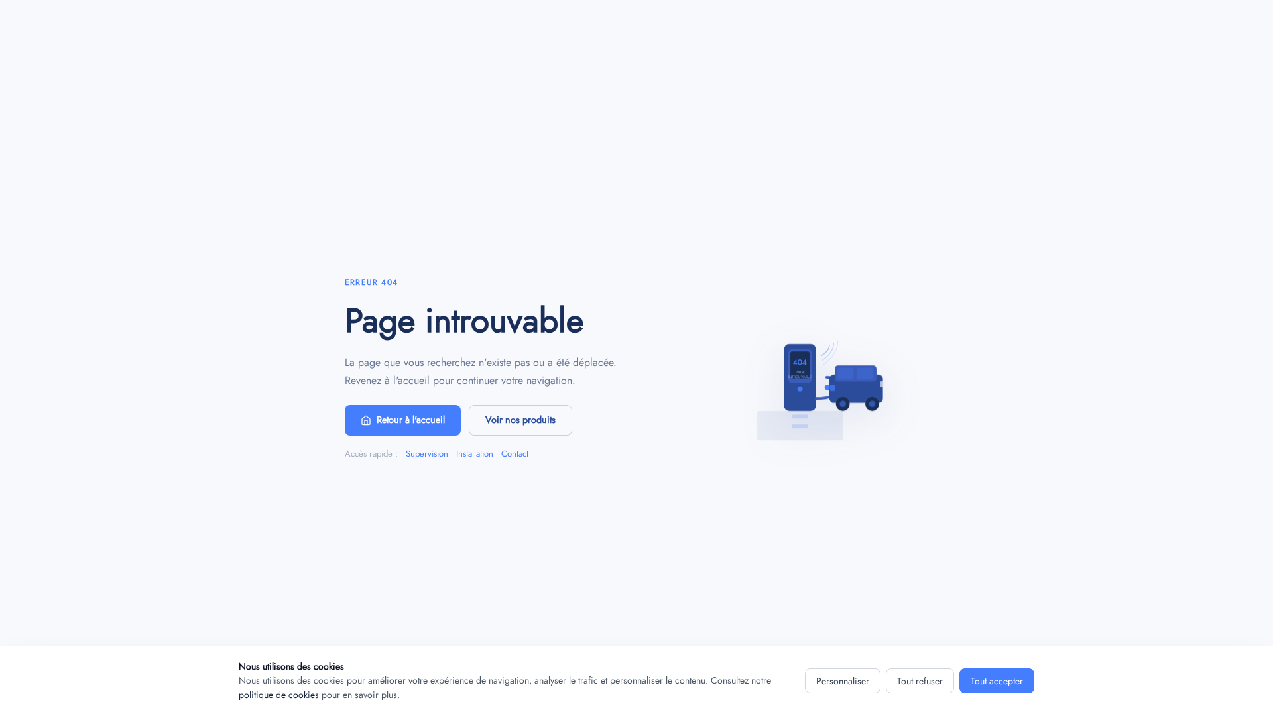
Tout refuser (920, 680)
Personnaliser (842, 680)
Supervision (427, 454)
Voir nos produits (520, 419)
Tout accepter (997, 680)
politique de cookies (279, 694)
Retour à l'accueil (411, 419)
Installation (474, 454)
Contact (514, 454)
